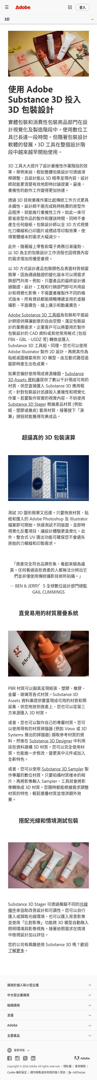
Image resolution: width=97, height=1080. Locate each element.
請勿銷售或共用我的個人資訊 (47, 1072)
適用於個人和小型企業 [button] (23, 984)
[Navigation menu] (7, 7)
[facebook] (9, 1058)
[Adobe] (23, 7)
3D (7, 19)
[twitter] (25, 1058)
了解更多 (16, 950)
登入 (82, 7)
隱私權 (67, 1066)
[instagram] (17, 1058)
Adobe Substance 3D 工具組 (34, 315)
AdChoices (79, 1072)
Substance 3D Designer (51, 740)
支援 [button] (10, 1014)
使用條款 (80, 1066)
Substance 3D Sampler (62, 769)
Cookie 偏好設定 (17, 1072)
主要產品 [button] (13, 1035)
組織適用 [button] (13, 1005)
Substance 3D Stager (27, 404)
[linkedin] (33, 1058)
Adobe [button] (12, 1025)
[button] (70, 7)
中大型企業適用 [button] (18, 994)
